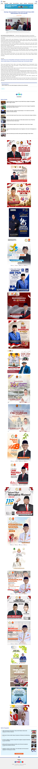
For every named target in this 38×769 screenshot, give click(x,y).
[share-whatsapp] (19, 94)
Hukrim (21, 3)
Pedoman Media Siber (22, 764)
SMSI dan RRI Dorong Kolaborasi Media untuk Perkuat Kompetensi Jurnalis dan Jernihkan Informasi (15, 745)
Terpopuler (6, 3)
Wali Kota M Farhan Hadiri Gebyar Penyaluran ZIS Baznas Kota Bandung (16, 735)
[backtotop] (19, 757)
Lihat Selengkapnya (19, 753)
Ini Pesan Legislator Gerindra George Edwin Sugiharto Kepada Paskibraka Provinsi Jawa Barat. (16, 740)
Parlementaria (30, 3)
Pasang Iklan (17, 764)
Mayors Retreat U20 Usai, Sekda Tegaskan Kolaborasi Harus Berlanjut (15, 85)
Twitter (21, 763)
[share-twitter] (18, 94)
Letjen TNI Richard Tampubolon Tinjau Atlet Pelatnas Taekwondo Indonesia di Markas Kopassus (14, 731)
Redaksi (13, 764)
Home (2, 3)
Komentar (19, 96)
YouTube (23, 763)
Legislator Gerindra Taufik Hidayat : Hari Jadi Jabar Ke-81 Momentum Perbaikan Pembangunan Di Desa (15, 749)
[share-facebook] (16, 94)
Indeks (10, 3)
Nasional (25, 3)
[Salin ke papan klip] (21, 94)
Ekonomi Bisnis (16, 3)
